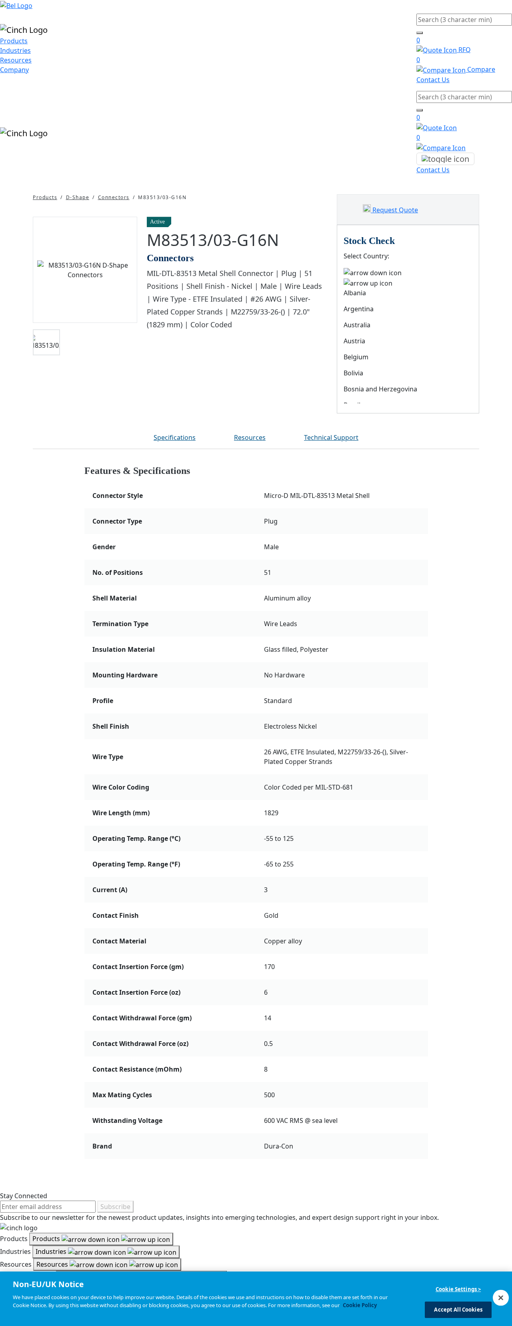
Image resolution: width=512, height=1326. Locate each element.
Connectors (114, 197)
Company (14, 69)
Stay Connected (23, 1195)
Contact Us (433, 79)
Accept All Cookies (458, 1309)
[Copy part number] (322, 222)
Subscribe (115, 1206)
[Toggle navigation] (445, 159)
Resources (16, 60)
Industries (15, 50)
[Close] (501, 1298)
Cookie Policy (360, 1304)
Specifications (175, 437)
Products (14, 40)
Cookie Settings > (458, 1289)
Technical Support (331, 437)
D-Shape (78, 197)
